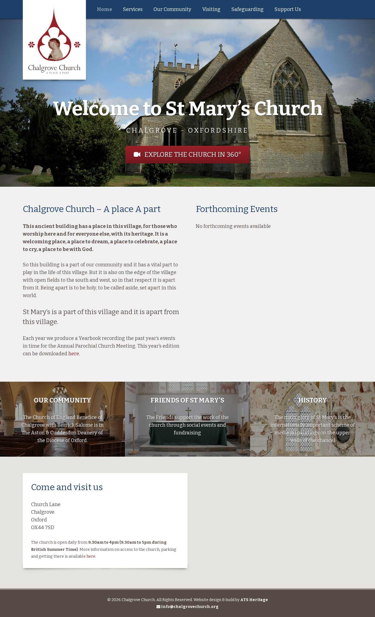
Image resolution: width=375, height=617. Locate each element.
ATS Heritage (254, 600)
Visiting (211, 9)
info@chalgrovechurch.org (189, 606)
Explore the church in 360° (192, 154)
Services (132, 9)
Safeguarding (247, 9)
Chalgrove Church (54, 40)
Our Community (172, 9)
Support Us (288, 9)
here (73, 354)
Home (104, 9)
